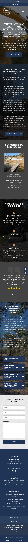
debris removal (15, 342)
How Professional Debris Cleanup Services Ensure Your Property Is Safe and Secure (14, 506)
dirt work (10, 43)
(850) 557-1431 (14, 1)
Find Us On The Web (14, 468)
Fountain (21, 481)
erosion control (7, 321)
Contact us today (14, 124)
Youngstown (12, 485)
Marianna (10, 481)
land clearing (19, 338)
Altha (6, 485)
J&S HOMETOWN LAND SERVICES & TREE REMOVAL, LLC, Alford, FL (14, 528)
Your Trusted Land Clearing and (14, 27)
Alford (5, 481)
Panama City (19, 485)
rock (16, 340)
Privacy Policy (14, 532)
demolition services (9, 340)
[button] (26, 172)
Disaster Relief (14, 518)
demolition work (17, 39)
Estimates (14, 521)
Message (6, 421)
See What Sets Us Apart (14, 134)
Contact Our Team (14, 54)
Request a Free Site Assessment (14, 537)
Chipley (16, 481)
